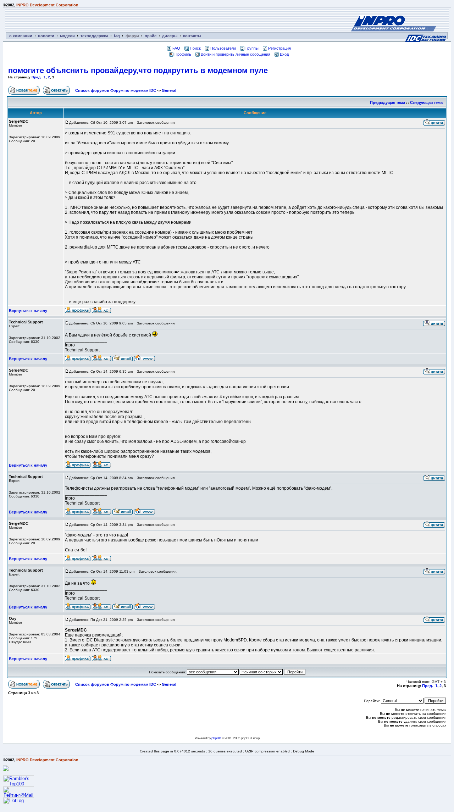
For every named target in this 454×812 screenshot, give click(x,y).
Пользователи (223, 48)
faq (117, 36)
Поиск (195, 48)
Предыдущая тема (387, 102)
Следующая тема (426, 102)
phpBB (216, 738)
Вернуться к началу (28, 310)
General (169, 90)
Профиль (183, 54)
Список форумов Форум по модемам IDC (115, 90)
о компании (20, 36)
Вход (284, 54)
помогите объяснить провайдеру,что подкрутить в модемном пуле (138, 70)
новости (46, 36)
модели (67, 36)
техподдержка (94, 36)
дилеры (169, 36)
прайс (150, 36)
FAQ (176, 48)
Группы (252, 48)
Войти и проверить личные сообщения (235, 54)
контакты (192, 36)
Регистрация (279, 48)
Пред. (36, 77)
